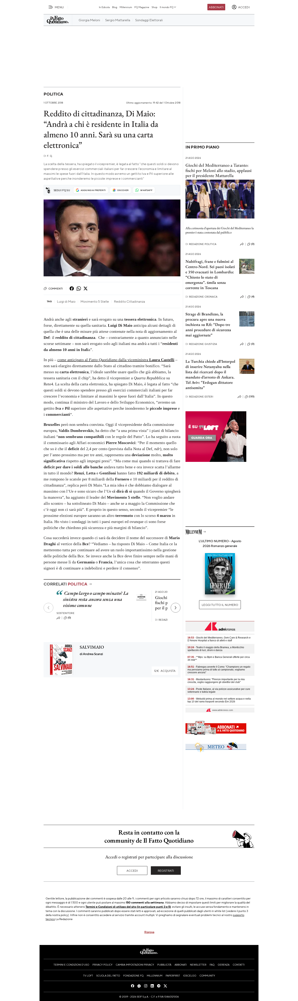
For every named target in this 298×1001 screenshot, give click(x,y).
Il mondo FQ (166, 7)
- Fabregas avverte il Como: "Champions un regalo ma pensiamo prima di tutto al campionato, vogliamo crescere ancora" (219, 669)
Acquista (165, 670)
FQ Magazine (141, 7)
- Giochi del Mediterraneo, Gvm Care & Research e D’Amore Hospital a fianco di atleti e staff (219, 639)
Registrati (166, 870)
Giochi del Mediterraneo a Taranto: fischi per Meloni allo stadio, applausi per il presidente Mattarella (218, 170)
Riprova (149, 932)
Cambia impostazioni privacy (135, 964)
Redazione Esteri (199, 396)
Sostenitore (65, 613)
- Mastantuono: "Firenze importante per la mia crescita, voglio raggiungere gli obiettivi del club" (216, 681)
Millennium (126, 7)
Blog (114, 7)
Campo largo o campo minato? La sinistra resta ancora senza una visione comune (96, 599)
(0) (69, 617)
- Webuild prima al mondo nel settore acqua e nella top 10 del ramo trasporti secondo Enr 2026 (219, 700)
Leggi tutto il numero (220, 605)
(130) (251, 396)
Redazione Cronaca (201, 296)
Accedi (132, 870)
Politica (53, 93)
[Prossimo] (175, 608)
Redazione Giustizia (201, 344)
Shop (154, 7)
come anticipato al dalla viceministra (115, 359)
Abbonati (216, 7)
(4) (252, 296)
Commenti (55, 288)
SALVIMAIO (92, 647)
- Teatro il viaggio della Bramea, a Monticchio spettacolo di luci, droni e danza (216, 649)
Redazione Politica (200, 244)
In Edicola (104, 7)
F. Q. (48, 155)
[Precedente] (48, 608)
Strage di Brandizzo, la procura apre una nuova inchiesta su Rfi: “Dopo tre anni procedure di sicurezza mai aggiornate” (208, 324)
